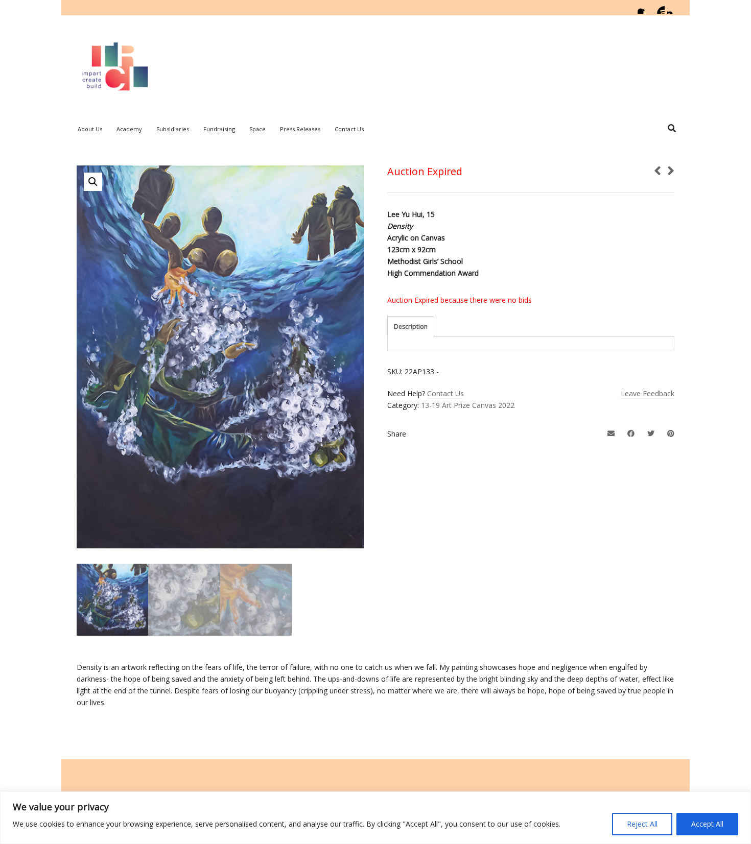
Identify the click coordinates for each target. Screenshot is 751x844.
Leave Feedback (647, 393)
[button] (93, 182)
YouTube (658, 8)
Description (411, 326)
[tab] (410, 326)
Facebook (644, 8)
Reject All (642, 824)
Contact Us (445, 393)
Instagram (673, 8)
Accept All (707, 824)
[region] (375, 817)
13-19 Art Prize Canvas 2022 (467, 405)
